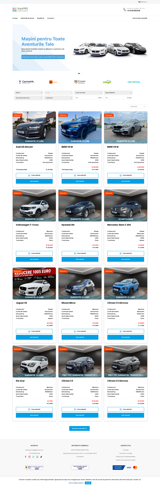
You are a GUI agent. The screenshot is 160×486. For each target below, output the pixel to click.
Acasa (15, 18)
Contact (50, 18)
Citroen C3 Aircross (117, 302)
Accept (88, 483)
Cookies (126, 450)
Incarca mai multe (79, 428)
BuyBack (40, 18)
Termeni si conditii (125, 453)
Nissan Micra (68, 302)
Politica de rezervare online (125, 460)
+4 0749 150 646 (133, 10)
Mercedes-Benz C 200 (119, 224)
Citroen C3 (67, 380)
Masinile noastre (27, 18)
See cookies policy (76, 483)
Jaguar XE (21, 302)
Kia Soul (20, 380)
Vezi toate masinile (140, 18)
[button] (78, 73)
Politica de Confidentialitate (125, 457)
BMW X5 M (67, 146)
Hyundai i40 (68, 224)
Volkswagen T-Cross (27, 224)
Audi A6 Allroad (24, 146)
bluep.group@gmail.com (34, 450)
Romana (143, 2)
